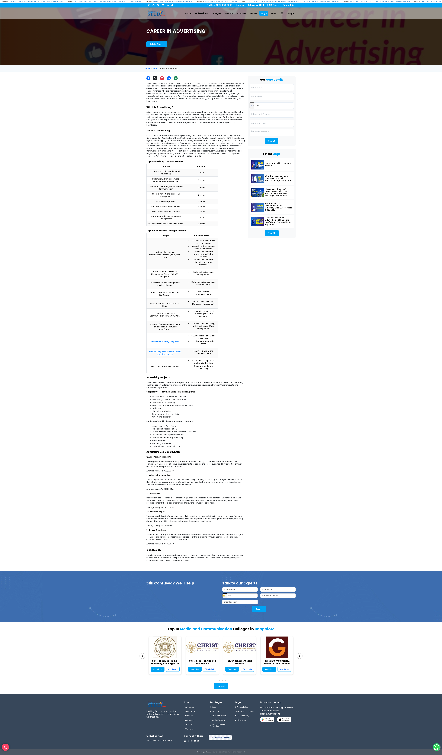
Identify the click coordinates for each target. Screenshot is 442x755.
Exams (253, 13)
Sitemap (190, 729)
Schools (229, 13)
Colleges (216, 13)
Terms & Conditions (245, 711)
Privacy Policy (242, 707)
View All (271, 233)
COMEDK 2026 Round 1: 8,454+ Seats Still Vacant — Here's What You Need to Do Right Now (278, 221)
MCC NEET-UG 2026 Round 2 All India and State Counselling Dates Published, (108, 1)
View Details (172, 669)
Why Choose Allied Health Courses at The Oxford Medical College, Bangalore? (278, 178)
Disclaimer (241, 720)
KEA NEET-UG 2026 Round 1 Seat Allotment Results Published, (36, 1)
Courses (241, 13)
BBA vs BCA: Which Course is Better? (278, 164)
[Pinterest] (172, 5)
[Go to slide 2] (219, 680)
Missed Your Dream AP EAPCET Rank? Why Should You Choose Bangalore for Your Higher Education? (277, 192)
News (273, 13)
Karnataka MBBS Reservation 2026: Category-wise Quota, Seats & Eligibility (278, 206)
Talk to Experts (157, 44)
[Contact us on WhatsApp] (436, 747)
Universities (201, 13)
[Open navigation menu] (282, 13)
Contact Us (288, 5)
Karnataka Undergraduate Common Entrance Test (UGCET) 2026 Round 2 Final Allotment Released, (294, 1)
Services (189, 720)
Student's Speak (218, 720)
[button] (252, 106)
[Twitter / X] (148, 5)
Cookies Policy (243, 716)
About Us (240, 5)
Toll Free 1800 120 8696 (219, 5)
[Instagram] (158, 5)
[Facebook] (153, 5)
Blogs (264, 13)
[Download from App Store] (284, 719)
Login (291, 13)
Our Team (190, 711)
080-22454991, (153, 741)
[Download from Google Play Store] (267, 719)
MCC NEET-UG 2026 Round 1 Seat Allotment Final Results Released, (380, 1)
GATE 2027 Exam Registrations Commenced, (173, 1)
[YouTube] (167, 5)
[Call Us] (5, 747)
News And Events (219, 716)
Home (188, 13)
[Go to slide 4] (225, 680)
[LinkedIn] (163, 5)
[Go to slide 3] (222, 680)
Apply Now (157, 669)
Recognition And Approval (218, 726)
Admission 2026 (257, 5)
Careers (189, 716)
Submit (271, 141)
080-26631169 (166, 741)
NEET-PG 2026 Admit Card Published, (221, 1)
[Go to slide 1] (216, 680)
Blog (155, 68)
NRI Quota (274, 5)
